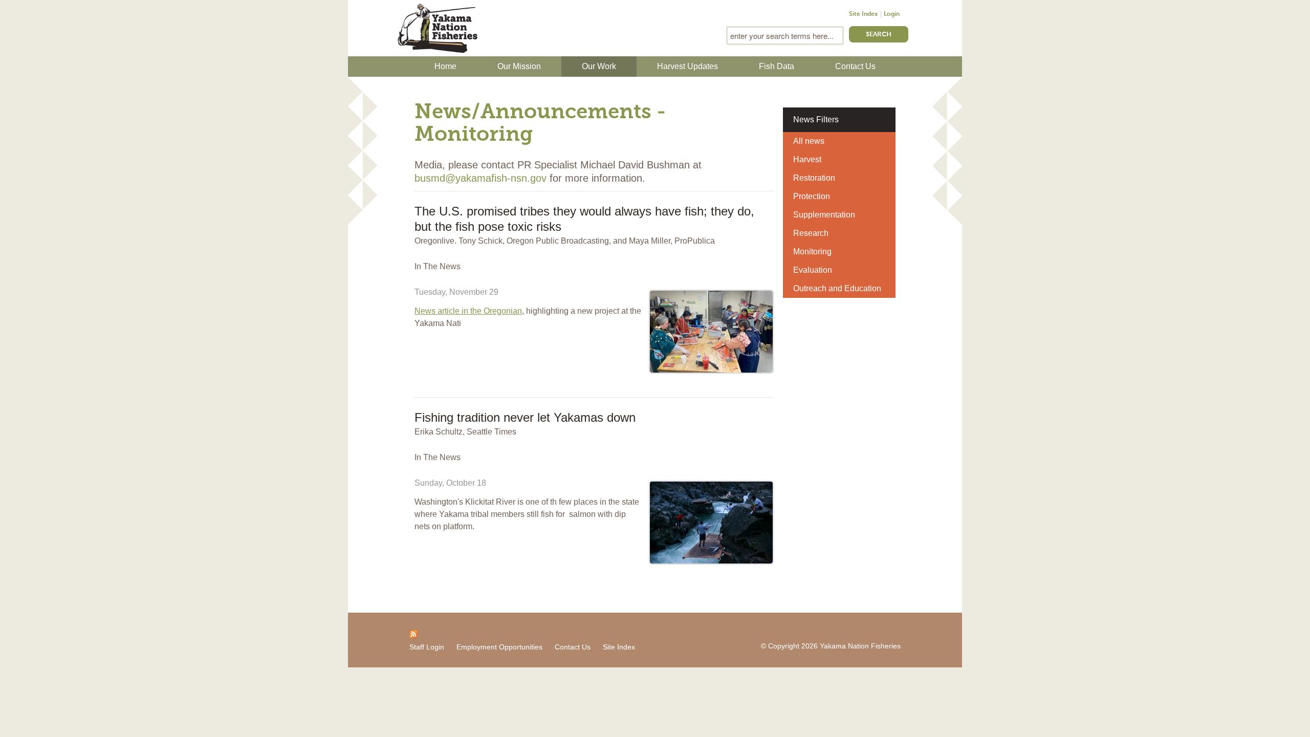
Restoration (814, 178)
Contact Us (855, 66)
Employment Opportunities (499, 647)
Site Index (863, 14)
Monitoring (812, 251)
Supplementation (824, 214)
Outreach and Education (837, 288)
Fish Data (776, 66)
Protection (811, 196)
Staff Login (426, 647)
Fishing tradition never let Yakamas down (525, 417)
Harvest (807, 159)
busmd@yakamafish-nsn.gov (480, 178)
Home (445, 66)
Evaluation (812, 270)
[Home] (437, 27)
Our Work (599, 66)
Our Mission (519, 66)
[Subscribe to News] (413, 634)
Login (892, 14)
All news (808, 141)
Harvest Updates (687, 66)
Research (810, 233)
